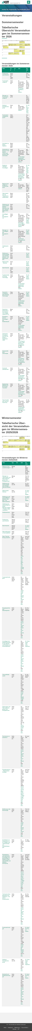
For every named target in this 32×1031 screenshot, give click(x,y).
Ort (15, 69)
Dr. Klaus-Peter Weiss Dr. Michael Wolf (27, 187)
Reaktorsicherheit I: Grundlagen (5, 166)
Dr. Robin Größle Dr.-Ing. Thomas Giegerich (28, 198)
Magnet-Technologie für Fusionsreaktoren (5, 185)
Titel (3, 68)
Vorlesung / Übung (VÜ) (13, 579)
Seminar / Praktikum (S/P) (11, 207)
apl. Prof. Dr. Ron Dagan (27, 152)
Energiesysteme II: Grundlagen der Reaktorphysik (5, 319)
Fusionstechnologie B (5, 81)
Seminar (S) (11, 106)
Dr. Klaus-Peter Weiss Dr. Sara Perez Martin (27, 470)
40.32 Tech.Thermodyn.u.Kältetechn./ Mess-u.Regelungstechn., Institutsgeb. (22, 794)
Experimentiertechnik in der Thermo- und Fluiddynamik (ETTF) (5, 312)
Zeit (19, 68)
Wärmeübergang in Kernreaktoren (6, 532)
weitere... (20, 92)
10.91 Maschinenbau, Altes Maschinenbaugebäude (21, 175)
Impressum (10, 1027)
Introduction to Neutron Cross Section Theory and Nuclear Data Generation (5, 152)
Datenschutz (17, 1027)
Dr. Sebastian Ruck (28, 401)
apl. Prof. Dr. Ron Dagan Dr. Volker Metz (27, 857)
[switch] (23, 2)
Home (5, 1027)
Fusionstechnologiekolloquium (5, 116)
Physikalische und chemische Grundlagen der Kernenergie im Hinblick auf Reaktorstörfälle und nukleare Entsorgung (6, 859)
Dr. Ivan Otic (27, 737)
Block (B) (11, 310)
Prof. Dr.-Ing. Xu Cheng (28, 75)
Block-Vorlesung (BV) (11, 145)
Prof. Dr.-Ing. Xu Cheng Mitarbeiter (27, 479)
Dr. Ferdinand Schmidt (28, 336)
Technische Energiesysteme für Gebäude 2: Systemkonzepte (5, 337)
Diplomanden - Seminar (5, 262)
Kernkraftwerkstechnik (5, 369)
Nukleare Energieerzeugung (5, 106)
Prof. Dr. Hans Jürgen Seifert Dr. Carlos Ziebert (28, 388)
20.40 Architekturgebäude (21, 239)
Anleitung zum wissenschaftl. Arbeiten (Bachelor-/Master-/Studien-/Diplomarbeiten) (5, 208)
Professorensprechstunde (5, 74)
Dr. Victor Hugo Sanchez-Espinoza (28, 109)
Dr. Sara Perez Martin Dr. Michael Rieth (27, 84)
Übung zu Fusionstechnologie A (6, 467)
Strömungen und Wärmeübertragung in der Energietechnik (6, 708)
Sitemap (14, 1029)
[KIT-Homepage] (5, 2)
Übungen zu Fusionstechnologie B (5, 97)
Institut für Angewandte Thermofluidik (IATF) (15, 3)
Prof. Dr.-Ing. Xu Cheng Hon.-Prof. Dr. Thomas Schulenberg (28, 375)
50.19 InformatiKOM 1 (21, 89)
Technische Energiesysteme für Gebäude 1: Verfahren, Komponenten (6, 897)
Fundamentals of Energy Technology (5, 276)
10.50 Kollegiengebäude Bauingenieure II (21, 158)
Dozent (27, 70)
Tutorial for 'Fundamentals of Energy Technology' (5, 294)
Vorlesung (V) (11, 82)
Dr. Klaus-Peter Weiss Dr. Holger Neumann (27, 355)
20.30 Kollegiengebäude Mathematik (21, 285)
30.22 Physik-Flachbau (22, 727)
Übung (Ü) (11, 96)
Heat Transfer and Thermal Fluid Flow (5, 401)
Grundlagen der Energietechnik (5, 216)
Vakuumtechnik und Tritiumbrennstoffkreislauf (5, 195)
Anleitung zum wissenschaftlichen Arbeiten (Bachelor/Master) (6, 486)
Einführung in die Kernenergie (6, 810)
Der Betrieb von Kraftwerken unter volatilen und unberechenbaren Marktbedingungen (6, 843)
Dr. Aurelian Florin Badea (27, 220)
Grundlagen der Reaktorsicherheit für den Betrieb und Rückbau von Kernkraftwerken (6, 644)
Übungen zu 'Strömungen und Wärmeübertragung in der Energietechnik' (6, 479)
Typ (10, 69)
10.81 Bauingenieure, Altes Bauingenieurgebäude (21, 360)
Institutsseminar (6, 512)
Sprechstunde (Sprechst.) (11, 76)
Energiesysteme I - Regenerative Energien (6, 771)
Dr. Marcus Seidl (27, 840)
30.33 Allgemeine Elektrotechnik (21, 224)
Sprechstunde (5, 267)
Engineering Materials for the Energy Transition (5, 385)
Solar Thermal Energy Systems (6, 537)
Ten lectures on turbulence (6, 737)
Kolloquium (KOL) (11, 116)
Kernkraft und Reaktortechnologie (6, 975)
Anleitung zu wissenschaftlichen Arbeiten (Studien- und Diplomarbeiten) (5, 256)
